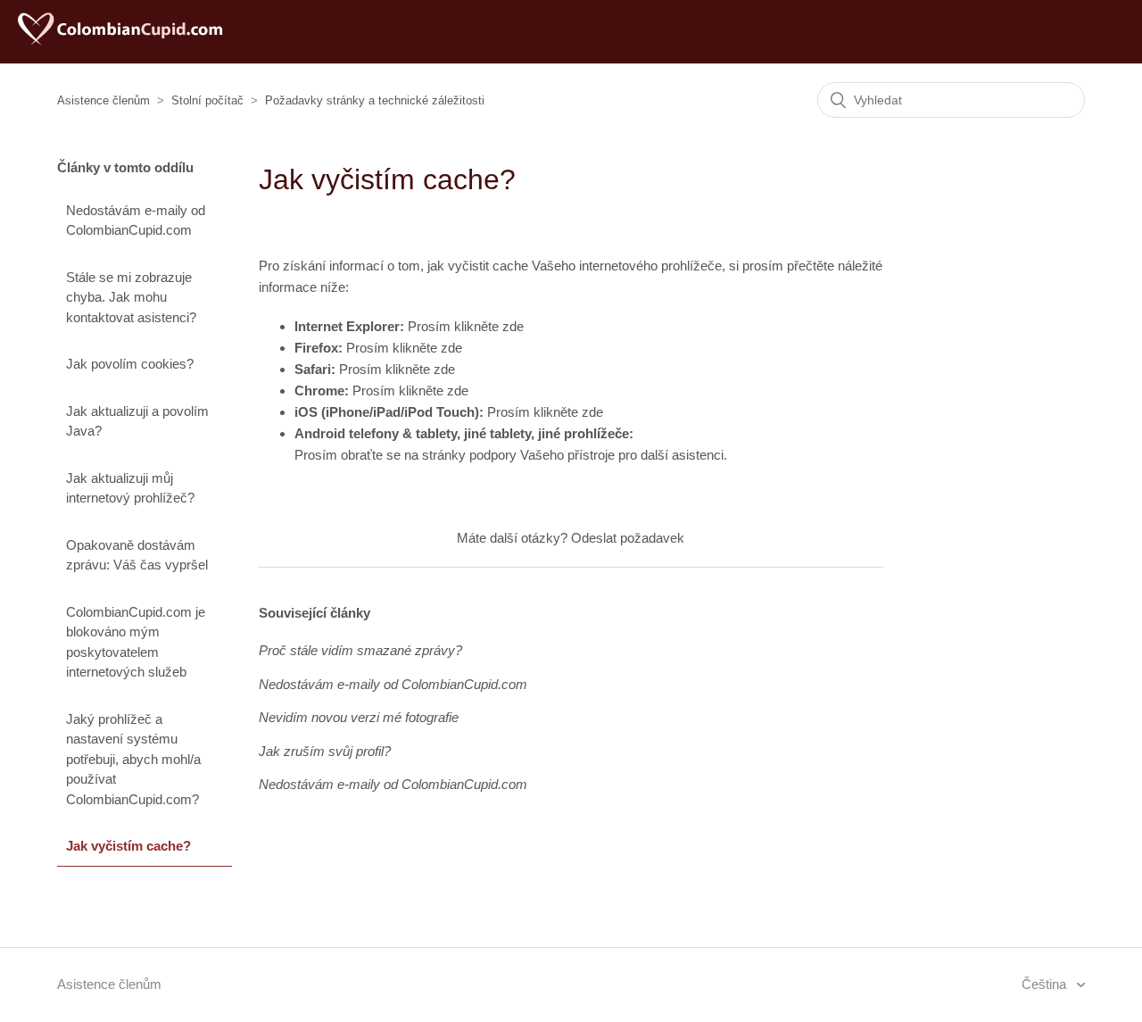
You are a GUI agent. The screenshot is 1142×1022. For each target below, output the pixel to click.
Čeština (1046, 984)
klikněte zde (489, 326)
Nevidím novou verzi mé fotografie (359, 717)
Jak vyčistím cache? (128, 845)
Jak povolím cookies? (130, 363)
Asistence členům (103, 100)
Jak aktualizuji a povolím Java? (137, 421)
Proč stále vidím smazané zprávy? (360, 650)
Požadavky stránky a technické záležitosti (374, 100)
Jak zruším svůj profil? (325, 751)
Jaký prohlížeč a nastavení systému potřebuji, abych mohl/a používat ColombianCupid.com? (133, 759)
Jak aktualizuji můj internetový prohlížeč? (130, 488)
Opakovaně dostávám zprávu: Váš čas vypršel (137, 555)
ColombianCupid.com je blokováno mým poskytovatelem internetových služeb (135, 642)
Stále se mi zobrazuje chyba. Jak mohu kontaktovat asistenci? (131, 297)
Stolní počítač (207, 100)
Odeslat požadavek (627, 537)
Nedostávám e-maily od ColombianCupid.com (135, 220)
